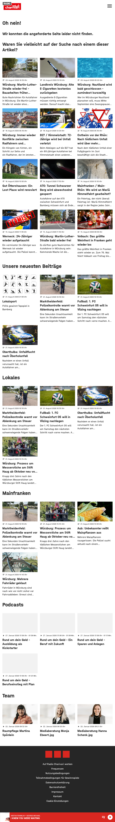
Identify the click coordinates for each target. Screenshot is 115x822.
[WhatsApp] (66, 754)
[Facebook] (48, 754)
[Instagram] (57, 754)
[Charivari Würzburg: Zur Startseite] (11, 6)
